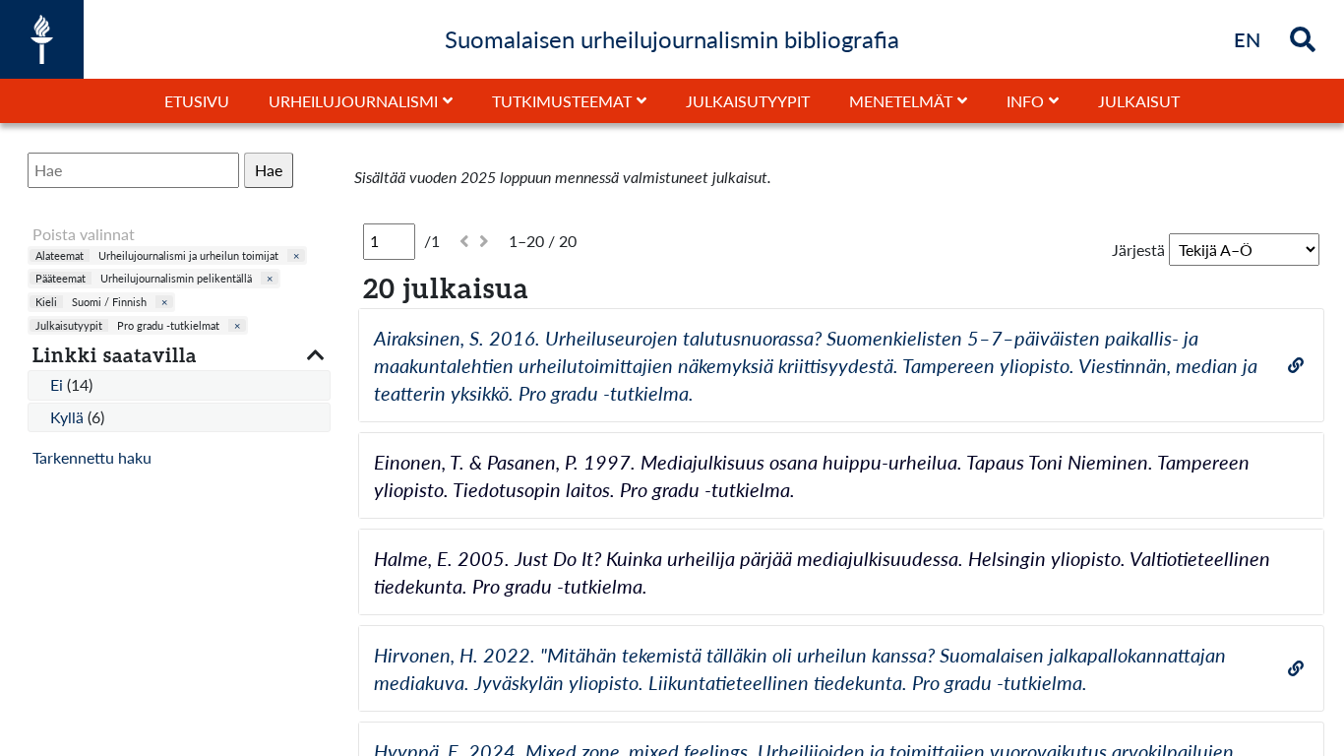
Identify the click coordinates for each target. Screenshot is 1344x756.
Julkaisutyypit (748, 101)
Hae (268, 169)
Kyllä (69, 417)
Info (1025, 101)
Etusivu (196, 101)
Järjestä (1138, 249)
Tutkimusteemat (562, 101)
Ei (58, 384)
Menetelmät (900, 101)
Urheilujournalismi (353, 101)
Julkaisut (1139, 101)
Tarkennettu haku (92, 457)
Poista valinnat (83, 233)
